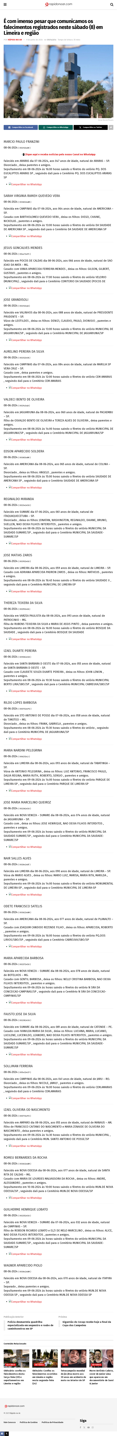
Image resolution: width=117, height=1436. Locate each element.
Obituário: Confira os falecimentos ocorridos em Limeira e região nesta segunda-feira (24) (44, 1377)
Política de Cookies (29, 1422)
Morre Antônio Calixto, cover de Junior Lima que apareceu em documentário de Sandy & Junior (102, 1377)
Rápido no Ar (15, 40)
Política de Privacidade (52, 1422)
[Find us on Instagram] (93, 1427)
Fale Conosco (10, 1422)
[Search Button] (111, 4)
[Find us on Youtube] (88, 1427)
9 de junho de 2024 (34, 40)
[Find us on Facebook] (80, 1427)
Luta (65, 1365)
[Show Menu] (5, 4)
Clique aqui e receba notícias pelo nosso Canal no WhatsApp (60, 154)
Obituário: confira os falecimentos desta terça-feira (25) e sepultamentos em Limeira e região (15, 1377)
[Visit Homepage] (58, 5)
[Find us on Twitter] (84, 1427)
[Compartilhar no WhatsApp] (25, 184)
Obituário (51, 40)
